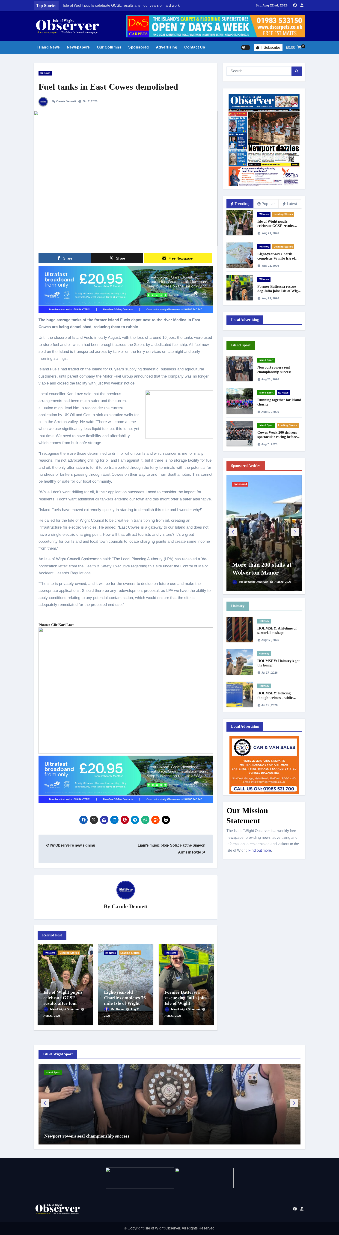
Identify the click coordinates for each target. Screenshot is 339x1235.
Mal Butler (118, 1009)
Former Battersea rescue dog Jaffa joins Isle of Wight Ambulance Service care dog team (186, 1003)
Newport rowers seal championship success (86, 1135)
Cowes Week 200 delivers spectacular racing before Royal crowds (277, 436)
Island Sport (266, 360)
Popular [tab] (268, 204)
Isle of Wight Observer (65, 1009)
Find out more (259, 850)
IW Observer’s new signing (72, 845)
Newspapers (78, 47)
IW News (45, 73)
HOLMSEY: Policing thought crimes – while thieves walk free (275, 697)
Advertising (167, 47)
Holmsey (264, 621)
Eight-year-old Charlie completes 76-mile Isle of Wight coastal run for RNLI (279, 258)
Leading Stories (69, 952)
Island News (48, 47)
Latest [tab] (292, 204)
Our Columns (109, 47)
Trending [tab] (242, 204)
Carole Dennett (130, 906)
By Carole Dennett (63, 101)
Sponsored (138, 47)
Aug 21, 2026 (51, 1015)
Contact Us (194, 47)
